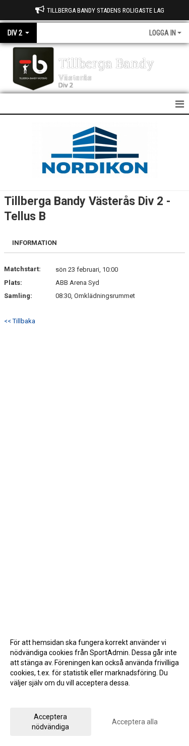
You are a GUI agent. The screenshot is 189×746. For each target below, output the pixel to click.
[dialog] (94, 684)
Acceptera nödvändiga (50, 722)
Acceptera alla (135, 722)
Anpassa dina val (37, 696)
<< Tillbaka (19, 321)
